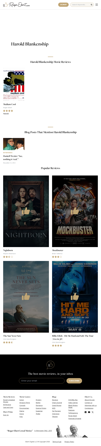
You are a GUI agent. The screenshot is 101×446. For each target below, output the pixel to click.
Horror (21, 414)
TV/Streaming (73, 413)
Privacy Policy (69, 442)
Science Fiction (41, 408)
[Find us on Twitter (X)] (93, 412)
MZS (53, 408)
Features (71, 410)
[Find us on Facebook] (86, 412)
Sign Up (6, 415)
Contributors (89, 408)
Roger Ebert (72, 416)
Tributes (55, 417)
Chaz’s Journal (57, 403)
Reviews (55, 400)
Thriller (38, 414)
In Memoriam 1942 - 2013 (43, 431)
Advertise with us (91, 405)
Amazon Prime (24, 403)
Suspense (39, 411)
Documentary (24, 408)
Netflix (38, 403)
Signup (63, 5)
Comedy (22, 405)
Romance (39, 405)
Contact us (88, 403)
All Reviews (7, 405)
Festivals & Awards (74, 418)
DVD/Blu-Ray (73, 400)
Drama (21, 411)
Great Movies (56, 405)
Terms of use (56, 442)
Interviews (55, 414)
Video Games (73, 403)
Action (21, 400)
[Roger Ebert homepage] (16, 4)
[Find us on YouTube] (89, 412)
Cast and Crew (8, 407)
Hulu (21, 417)
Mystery (38, 400)
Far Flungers (56, 411)
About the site (90, 400)
